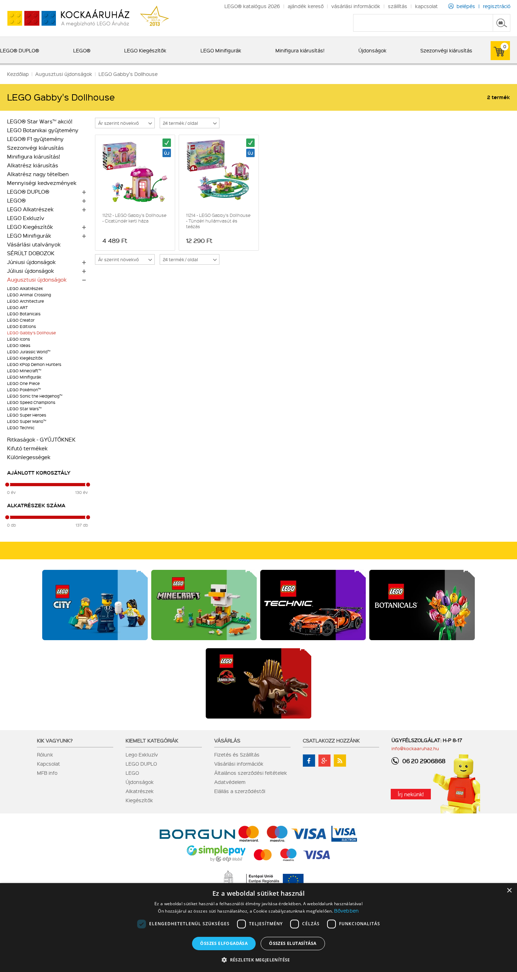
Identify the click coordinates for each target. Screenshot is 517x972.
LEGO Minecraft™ (24, 370)
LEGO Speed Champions (31, 402)
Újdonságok (140, 782)
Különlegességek (28, 457)
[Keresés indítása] (501, 23)
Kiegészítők (139, 800)
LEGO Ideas (18, 345)
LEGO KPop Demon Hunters (34, 364)
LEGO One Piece (23, 383)
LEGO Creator (20, 320)
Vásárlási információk (238, 763)
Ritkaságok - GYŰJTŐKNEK (41, 439)
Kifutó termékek (27, 448)
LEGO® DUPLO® (28, 191)
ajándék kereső (306, 6)
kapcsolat (426, 6)
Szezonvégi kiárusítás (35, 147)
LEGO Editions (21, 326)
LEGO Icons (18, 339)
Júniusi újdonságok (31, 261)
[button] (258, 959)
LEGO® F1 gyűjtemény (35, 138)
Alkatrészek (140, 791)
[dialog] (258, 927)
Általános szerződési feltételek (250, 773)
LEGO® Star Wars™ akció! (39, 121)
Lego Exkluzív (142, 754)
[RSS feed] (340, 760)
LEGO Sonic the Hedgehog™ (34, 396)
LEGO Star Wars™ (24, 408)
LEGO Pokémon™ (24, 389)
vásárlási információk (355, 6)
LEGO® (16, 200)
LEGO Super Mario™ (26, 421)
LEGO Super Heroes (26, 415)
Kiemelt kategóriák (152, 740)
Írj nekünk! (411, 794)
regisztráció (496, 6)
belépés (466, 6)
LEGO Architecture (25, 301)
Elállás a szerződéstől (239, 791)
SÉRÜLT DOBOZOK (31, 253)
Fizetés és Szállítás (237, 754)
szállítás (397, 6)
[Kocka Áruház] (64, 18)
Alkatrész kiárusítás (32, 165)
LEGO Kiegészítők (30, 226)
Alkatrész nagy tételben (38, 174)
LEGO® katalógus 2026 (252, 6)
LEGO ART (17, 307)
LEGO (132, 773)
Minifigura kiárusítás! (33, 156)
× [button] (509, 890)
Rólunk (45, 754)
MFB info (47, 773)
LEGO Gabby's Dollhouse (31, 332)
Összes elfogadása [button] (224, 943)
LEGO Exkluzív (25, 217)
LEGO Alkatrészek (30, 209)
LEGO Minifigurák (29, 235)
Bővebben (346, 910)
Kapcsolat (48, 763)
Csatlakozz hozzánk (331, 740)
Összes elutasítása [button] (292, 943)
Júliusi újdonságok (30, 270)
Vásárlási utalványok (33, 244)
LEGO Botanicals (23, 313)
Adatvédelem (229, 782)
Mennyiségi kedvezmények (41, 182)
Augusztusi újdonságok (36, 279)
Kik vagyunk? (55, 740)
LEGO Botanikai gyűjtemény (42, 130)
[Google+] (324, 760)
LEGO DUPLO (141, 763)
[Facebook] (309, 760)
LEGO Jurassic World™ (28, 351)
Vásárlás (227, 740)
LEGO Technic (20, 427)
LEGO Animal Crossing (29, 294)
